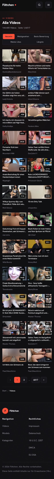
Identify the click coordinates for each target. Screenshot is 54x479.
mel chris (6, 235)
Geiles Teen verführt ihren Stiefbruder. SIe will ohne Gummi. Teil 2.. (38, 148)
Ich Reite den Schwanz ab (13, 364)
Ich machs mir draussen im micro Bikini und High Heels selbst (14, 121)
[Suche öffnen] (39, 5)
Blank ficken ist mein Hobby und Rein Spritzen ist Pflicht (39, 230)
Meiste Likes (16, 42)
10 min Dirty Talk (35, 201)
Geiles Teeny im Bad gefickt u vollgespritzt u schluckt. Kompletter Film (39, 338)
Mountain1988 (8, 153)
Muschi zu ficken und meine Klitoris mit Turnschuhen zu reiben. (39, 66)
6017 (35, 379)
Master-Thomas (34, 316)
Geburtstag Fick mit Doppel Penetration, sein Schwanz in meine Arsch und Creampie (14, 230)
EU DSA (32, 454)
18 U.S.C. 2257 (36, 440)
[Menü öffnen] (48, 5)
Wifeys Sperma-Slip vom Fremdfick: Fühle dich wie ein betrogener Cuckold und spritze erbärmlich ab (14, 202)
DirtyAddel (7, 316)
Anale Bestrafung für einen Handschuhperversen (13, 175)
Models (6, 433)
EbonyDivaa (33, 289)
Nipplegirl (6, 180)
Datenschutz (35, 433)
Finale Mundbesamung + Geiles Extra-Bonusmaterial (14, 284)
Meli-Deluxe (7, 208)
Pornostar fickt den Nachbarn (10, 148)
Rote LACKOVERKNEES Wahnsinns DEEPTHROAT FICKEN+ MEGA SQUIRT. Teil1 (38, 175)
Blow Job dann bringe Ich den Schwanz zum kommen (39, 366)
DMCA (32, 447)
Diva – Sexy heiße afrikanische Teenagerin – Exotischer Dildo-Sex (38, 284)
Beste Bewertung (41, 36)
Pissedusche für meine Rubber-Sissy (12, 66)
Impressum (34, 426)
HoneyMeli (32, 262)
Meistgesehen (23, 36)
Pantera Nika (33, 126)
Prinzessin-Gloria (35, 180)
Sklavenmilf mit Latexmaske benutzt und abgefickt (14, 338)
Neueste (8, 36)
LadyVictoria (8, 99)
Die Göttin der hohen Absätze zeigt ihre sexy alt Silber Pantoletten (13, 94)
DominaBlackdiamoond (12, 72)
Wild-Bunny (7, 262)
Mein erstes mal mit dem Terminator (38, 257)
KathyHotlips (8, 126)
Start (4, 391)
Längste (40, 42)
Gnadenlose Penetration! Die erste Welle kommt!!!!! (14, 257)
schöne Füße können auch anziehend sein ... (38, 94)
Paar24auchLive (9, 371)
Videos (5, 426)
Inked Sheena (33, 99)
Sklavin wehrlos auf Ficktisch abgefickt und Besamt (37, 311)
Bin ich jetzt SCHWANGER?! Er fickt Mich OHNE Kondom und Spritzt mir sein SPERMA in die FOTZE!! (14, 311)
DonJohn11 (32, 153)
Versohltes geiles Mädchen (39, 120)
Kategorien (7, 440)
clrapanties (32, 208)
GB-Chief (31, 235)
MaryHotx (32, 72)
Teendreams (8, 289)
